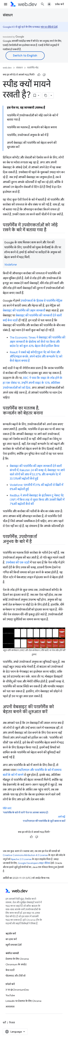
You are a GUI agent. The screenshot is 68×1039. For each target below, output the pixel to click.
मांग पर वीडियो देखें (49, 26)
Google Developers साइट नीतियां (34, 863)
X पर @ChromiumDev (17, 989)
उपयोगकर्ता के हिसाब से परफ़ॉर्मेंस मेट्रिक (41, 301)
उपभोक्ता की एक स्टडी (17, 562)
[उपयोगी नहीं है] (44, 74)
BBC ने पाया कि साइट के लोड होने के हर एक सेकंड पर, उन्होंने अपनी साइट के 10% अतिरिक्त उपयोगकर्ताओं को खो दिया (32, 383)
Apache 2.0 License (21, 859)
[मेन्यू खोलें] (5, 4)
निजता (12, 1022)
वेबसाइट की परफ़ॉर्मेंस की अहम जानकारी (24, 310)
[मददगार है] (38, 74)
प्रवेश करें (59, 4)
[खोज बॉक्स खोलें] (42, 4)
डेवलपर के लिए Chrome (17, 958)
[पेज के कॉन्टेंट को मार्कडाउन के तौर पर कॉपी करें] (46, 95)
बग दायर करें (11, 939)
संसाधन (8, 15)
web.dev (7, 67)
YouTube (10, 995)
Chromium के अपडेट (16, 964)
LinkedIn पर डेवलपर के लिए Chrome (23, 1001)
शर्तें (4, 1022)
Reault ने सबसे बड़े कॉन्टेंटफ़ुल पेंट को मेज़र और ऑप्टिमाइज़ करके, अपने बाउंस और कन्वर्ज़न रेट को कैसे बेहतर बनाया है (36, 357)
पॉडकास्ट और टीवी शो (15, 975)
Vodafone (10, 264)
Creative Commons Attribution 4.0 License (25, 855)
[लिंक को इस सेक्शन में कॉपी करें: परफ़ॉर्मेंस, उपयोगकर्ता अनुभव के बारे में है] (35, 542)
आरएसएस (10, 1006)
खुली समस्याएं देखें (13, 944)
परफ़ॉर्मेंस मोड (32, 67)
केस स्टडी (10, 970)
